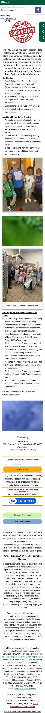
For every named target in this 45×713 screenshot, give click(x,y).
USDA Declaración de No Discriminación (22, 711)
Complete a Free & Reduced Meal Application (22, 491)
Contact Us (22, 441)
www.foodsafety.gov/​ (11, 394)
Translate (10, 18)
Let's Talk (22, 453)
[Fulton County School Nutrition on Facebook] (38, 10)
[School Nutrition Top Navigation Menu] (2, 2)
